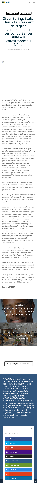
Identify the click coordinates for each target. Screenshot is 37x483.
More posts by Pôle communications (18, 364)
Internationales (12, 13)
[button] (34, 2)
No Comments (18, 52)
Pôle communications (15, 49)
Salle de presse (26, 13)
